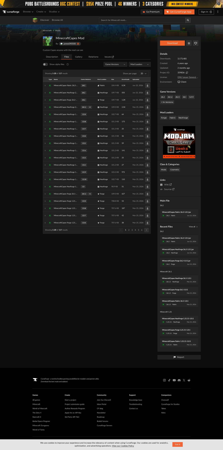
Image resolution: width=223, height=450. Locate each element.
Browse (27, 11)
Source (168, 189)
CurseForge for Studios (170, 404)
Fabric (173, 118)
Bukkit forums (102, 421)
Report (180, 357)
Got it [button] (177, 444)
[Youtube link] (174, 380)
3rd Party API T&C (72, 417)
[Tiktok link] (169, 380)
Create (39, 11)
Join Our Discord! (104, 400)
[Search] (188, 20)
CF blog (100, 408)
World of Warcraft (40, 408)
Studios (53, 11)
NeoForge (183, 118)
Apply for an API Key (73, 413)
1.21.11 (191, 97)
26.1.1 (178, 97)
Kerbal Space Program (41, 421)
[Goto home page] (11, 12)
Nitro (163, 413)
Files (66, 57)
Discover (44, 20)
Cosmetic (174, 169)
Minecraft (47, 30)
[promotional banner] (111, 4)
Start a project (70, 400)
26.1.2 (170, 97)
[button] (97, 85)
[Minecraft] (35, 20)
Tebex (163, 408)
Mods (57, 30)
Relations (93, 57)
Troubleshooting (135, 404)
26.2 (163, 97)
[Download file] (147, 85)
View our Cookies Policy (123, 446)
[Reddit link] (188, 380)
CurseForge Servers (104, 426)
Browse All (57, 20)
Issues (108, 57)
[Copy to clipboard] (187, 72)
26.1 (184, 97)
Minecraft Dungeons (41, 426)
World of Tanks (39, 430)
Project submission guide (74, 404)
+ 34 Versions (167, 102)
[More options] (217, 11)
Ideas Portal (101, 404)
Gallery (78, 57)
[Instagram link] (164, 380)
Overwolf (165, 400)
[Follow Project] (195, 43)
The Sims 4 (37, 413)
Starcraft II (37, 417)
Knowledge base (135, 400)
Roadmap (101, 417)
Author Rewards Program (75, 408)
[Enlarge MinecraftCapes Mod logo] (48, 41)
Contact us (133, 408)
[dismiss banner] (218, 3)
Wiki (166, 184)
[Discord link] (179, 380)
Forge (164, 118)
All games (36, 400)
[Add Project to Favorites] (189, 43)
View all (192, 227)
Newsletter (101, 413)
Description (52, 57)
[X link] (184, 380)
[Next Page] (146, 230)
